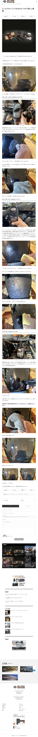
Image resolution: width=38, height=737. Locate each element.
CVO (2, 709)
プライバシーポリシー (22, 709)
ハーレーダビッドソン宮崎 (19, 690)
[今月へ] (22, 715)
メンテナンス (8, 12)
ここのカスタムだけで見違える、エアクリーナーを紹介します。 (14, 601)
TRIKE (3, 710)
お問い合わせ (21, 710)
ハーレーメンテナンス (20, 494)
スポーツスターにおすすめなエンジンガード (17, 629)
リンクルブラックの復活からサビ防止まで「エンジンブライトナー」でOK (16, 594)
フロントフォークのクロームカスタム (16, 616)
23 (14, 723)
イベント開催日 (17, 728)
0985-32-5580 (20, 699)
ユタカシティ (7, 494)
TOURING (3, 707)
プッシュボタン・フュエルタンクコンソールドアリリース (19, 610)
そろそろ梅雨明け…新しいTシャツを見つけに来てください (13, 597)
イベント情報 (21, 705)
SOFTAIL (3, 706)
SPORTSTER (4, 705)
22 (23, 722)
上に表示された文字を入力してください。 (8, 536)
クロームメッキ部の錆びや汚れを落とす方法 (17, 622)
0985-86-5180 (20, 693)
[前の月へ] (20, 715)
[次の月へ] (24, 715)
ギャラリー (20, 707)
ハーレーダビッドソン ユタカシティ (19, 696)
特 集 (20, 706)
